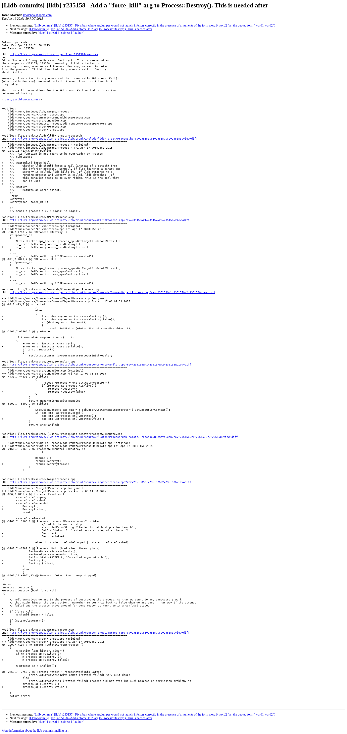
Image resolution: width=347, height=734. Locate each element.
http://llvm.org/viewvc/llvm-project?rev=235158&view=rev (54, 54)
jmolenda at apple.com (37, 15)
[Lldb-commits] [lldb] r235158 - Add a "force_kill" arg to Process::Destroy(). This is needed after (90, 29)
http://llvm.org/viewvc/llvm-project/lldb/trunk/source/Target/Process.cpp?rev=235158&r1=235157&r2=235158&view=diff (100, 482)
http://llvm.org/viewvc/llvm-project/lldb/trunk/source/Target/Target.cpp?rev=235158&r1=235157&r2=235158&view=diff (100, 632)
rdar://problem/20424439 (21, 99)
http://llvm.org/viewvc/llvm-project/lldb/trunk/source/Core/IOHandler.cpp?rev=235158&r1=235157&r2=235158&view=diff (100, 364)
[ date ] (42, 32)
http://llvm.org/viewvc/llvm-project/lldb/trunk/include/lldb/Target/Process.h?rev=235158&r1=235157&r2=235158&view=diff (104, 138)
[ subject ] (65, 32)
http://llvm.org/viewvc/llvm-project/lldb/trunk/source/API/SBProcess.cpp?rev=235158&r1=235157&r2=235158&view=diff (100, 220)
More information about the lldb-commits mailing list (35, 730)
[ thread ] (53, 32)
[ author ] (78, 32)
